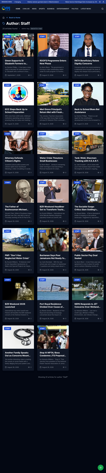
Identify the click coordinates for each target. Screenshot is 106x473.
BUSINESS (50, 9)
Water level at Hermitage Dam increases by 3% (70, 2)
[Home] (3, 18)
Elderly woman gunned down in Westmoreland (31, 2)
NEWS (34, 9)
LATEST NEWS (86, 9)
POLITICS (75, 9)
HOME (18, 9)
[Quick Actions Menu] (101, 468)
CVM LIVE (26, 9)
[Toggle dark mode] (99, 2)
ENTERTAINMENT (63, 9)
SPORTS (42, 9)
